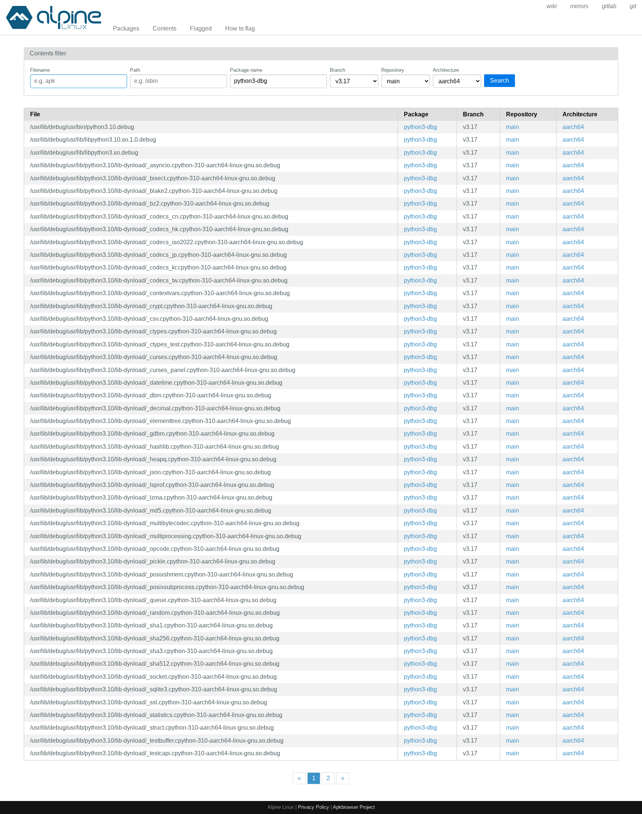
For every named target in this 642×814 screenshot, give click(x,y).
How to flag (240, 28)
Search (499, 80)
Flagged (201, 28)
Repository (392, 70)
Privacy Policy (313, 807)
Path (135, 70)
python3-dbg (420, 127)
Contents (164, 28)
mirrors (579, 6)
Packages (126, 28)
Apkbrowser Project (354, 807)
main (512, 127)
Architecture (446, 70)
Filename (40, 70)
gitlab (609, 6)
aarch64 (573, 127)
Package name (246, 70)
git (633, 6)
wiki (552, 6)
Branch (337, 70)
